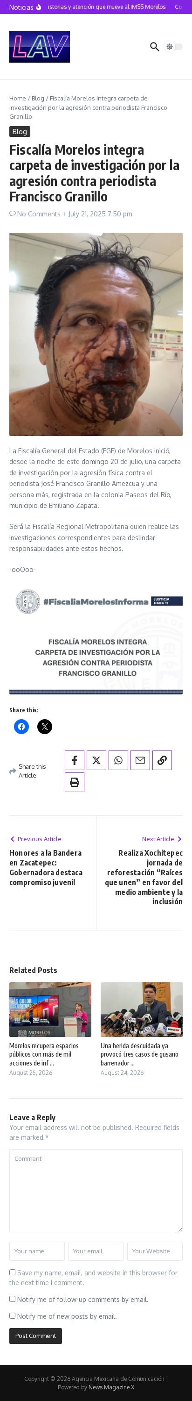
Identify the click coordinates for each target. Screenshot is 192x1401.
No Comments (39, 214)
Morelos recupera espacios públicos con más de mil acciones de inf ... (44, 1054)
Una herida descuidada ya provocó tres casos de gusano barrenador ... (139, 1054)
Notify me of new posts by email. (67, 1316)
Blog (38, 98)
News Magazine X (111, 1387)
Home (17, 98)
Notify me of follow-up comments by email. (83, 1299)
